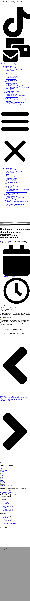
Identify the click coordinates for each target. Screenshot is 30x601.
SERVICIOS (6, 81)
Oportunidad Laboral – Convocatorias (15, 95)
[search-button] (15, 221)
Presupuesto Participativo (12, 97)
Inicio (2, 241)
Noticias (8, 241)
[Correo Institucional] (16, 61)
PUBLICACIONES (8, 92)
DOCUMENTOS (7, 73)
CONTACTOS (7, 98)
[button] (15, 136)
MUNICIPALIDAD (8, 66)
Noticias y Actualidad (11, 94)
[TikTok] (16, 37)
